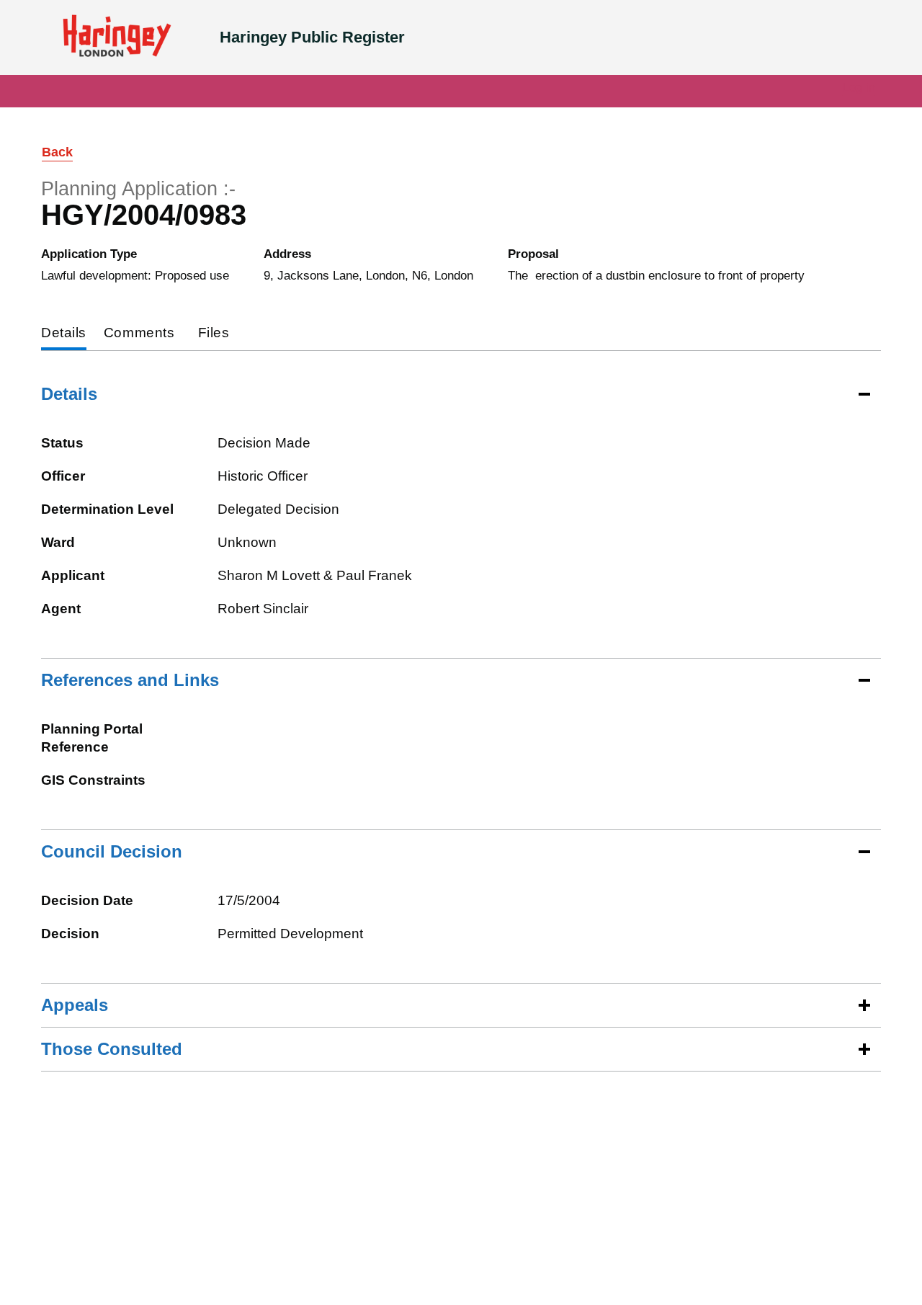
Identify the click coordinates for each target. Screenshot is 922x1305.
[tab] (63, 334)
